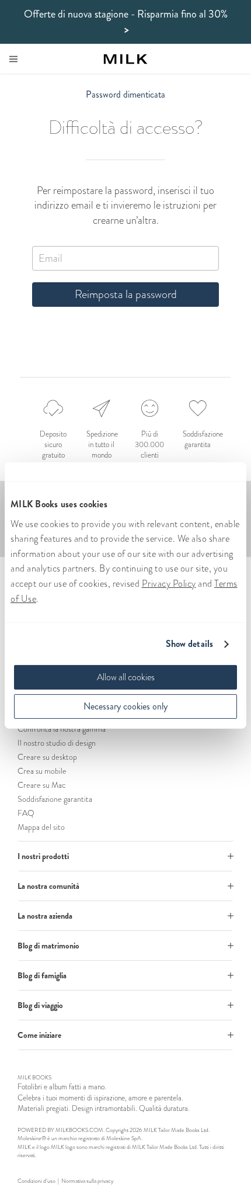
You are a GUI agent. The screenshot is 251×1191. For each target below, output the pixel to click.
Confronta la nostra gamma (62, 729)
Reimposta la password (126, 294)
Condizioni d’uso (36, 1181)
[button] (125, 856)
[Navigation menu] (13, 59)
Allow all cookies (126, 677)
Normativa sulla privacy (87, 1181)
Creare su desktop (47, 757)
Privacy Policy (169, 583)
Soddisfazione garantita (55, 799)
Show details (189, 643)
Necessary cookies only (125, 706)
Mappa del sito (41, 827)
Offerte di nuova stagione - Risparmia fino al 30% (126, 22)
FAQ (26, 813)
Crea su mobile (42, 771)
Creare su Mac (41, 785)
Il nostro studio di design (57, 743)
